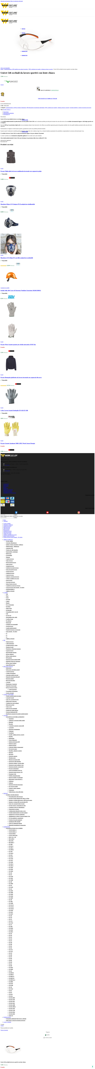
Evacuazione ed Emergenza (12, 691)
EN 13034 (11, 871)
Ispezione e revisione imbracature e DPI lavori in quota (20, 800)
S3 (6, 637)
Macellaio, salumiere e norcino (15, 750)
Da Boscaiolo (8, 610)
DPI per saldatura (10, 654)
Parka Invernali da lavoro (11, 569)
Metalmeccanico (12, 757)
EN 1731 (10, 921)
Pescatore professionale (14, 768)
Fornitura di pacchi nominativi (15, 819)
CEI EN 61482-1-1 (13, 830)
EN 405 (10, 958)
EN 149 (10, 899)
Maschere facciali (9, 647)
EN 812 (10, 990)
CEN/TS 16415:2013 (13, 835)
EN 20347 (11, 930)
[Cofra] (11, 418)
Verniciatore (11, 790)
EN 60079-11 (11, 976)
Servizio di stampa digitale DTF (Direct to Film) (19, 798)
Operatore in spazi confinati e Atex (16, 765)
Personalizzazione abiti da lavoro (16, 796)
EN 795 (10, 987)
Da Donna (8, 606)
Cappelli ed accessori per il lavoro (13, 585)
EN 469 (10, 965)
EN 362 (10, 947)
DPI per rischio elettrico (11, 656)
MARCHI (5, 488)
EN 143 (10, 889)
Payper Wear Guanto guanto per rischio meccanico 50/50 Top (18, 344)
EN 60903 (11, 981)
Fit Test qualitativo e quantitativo (16, 818)
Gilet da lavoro (9, 564)
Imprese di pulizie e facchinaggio (16, 777)
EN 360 (10, 944)
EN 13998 (11, 880)
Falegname (11, 731)
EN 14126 (11, 887)
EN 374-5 (11, 951)
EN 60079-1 (11, 974)
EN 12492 (11, 862)
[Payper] (11, 179)
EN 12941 (11, 869)
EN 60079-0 (11, 972)
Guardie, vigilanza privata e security (16, 734)
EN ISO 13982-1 (12, 1006)
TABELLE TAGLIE (8, 489)
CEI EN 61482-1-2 (13, 831)
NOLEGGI (5, 486)
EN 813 (10, 992)
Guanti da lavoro (9, 650)
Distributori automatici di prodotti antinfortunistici (17, 713)
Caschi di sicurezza (10, 671)
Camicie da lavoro (10, 559)
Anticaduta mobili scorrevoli (12, 675)
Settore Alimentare (13, 740)
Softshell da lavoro (10, 566)
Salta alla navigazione (5, 1)
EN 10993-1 (11, 849)
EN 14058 (11, 883)
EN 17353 (11, 922)
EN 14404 (11, 892)
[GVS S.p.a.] (11, 211)
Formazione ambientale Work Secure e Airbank (16, 1018)
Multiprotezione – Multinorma (12, 546)
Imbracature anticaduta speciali (13, 669)
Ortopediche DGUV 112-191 (12, 612)
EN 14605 (11, 897)
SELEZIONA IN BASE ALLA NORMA (14, 828)
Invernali (8, 599)
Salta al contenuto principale (16, 1)
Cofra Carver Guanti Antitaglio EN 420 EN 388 (14, 410)
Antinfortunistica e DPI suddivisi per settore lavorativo (16, 69)
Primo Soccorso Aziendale (11, 708)
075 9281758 (7, 470)
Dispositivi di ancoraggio (11, 685)
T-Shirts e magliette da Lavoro (12, 578)
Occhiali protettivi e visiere (11, 645)
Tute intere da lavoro (10, 582)
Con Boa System (9, 619)
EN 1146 (10, 851)
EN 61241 (11, 983)
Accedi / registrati (7, 1022)
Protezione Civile (12, 774)
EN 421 (10, 963)
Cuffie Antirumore (10, 643)
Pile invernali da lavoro (11, 562)
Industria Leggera (12, 743)
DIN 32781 (11, 840)
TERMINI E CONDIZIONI (9, 493)
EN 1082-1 (11, 847)
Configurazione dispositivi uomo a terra (17, 811)
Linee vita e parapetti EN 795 (12, 699)
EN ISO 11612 (12, 1003)
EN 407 (10, 960)
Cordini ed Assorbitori (11, 673)
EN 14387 (11, 890)
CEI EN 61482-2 (12, 833)
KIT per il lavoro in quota (11, 687)
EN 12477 (11, 860)
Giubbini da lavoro (10, 573)
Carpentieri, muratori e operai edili (16, 725)
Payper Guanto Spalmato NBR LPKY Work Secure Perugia (18, 443)
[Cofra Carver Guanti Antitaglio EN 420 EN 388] (11, 406)
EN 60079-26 (11, 978)
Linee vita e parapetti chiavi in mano (16, 803)
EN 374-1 (11, 949)
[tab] (6, 111)
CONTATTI (6, 484)
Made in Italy (9, 608)
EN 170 (10, 917)
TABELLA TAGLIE (10, 591)
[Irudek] (11, 298)
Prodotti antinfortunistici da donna (13, 696)
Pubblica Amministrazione (14, 775)
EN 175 (10, 924)
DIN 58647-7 (11, 842)
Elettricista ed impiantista (14, 729)
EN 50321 (11, 967)
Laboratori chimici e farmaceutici (16, 747)
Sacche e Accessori (10, 693)
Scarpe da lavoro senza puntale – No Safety (15, 587)
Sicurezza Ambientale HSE (11, 712)
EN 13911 (11, 878)
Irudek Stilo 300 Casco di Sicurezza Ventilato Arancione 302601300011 (21, 290)
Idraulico (11, 736)
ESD (7, 613)
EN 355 (10, 940)
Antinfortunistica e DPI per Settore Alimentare (16, 107)
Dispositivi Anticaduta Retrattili (13, 676)
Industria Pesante (12, 745)
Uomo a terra (9, 706)
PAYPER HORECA (10, 589)
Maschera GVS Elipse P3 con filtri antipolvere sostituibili (17, 258)
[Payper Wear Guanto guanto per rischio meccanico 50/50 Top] (11, 319)
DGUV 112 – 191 (12, 837)
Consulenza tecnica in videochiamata (16, 807)
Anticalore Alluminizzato (11, 542)
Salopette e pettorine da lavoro (12, 576)
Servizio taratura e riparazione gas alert (17, 805)
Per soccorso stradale (13, 786)
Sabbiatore (11, 781)
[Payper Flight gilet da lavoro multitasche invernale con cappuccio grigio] (11, 167)
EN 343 (10, 935)
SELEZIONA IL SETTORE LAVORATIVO (15, 716)
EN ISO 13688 (12, 1005)
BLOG (4, 487)
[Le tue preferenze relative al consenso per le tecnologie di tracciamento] (92, 1066)
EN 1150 (10, 855)
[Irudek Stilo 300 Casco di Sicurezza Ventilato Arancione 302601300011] (11, 286)
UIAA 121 (11, 1015)
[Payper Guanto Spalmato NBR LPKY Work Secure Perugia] (11, 439)
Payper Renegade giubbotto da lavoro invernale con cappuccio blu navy (21, 377)
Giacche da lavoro (10, 571)
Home (2, 69)
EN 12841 (11, 867)
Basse (7, 595)
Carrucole (8, 682)
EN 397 (10, 956)
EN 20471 (11, 931)
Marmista (11, 752)
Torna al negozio (4, 1030)
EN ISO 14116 (12, 1008)
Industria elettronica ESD (14, 741)
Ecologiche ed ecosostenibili (12, 624)
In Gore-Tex (8, 615)
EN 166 (10, 915)
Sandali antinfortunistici (11, 628)
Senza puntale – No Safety (11, 631)
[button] (5, 287)
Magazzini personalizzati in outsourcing (17, 825)
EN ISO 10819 (12, 997)
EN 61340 (11, 985)
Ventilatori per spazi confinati (12, 703)
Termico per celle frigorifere (12, 550)
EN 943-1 (11, 994)
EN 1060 (10, 844)
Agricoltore (11, 718)
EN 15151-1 (11, 905)
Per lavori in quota (13, 749)
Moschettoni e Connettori (11, 684)
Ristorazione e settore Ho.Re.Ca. (16, 779)
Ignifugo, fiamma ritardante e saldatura (14, 544)
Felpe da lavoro (9, 560)
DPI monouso (9, 657)
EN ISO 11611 (12, 1001)
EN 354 (10, 938)
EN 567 (10, 971)
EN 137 (10, 874)
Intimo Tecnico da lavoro (11, 584)
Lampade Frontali (10, 697)
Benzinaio (11, 722)
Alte (7, 594)
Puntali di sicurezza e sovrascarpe (13, 629)
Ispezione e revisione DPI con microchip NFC (18, 802)
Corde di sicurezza (13, 689)
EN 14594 (11, 896)
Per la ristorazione (10, 604)
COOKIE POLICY (7, 491)
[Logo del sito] (9, 16)
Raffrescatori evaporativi (11, 701)
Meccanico (11, 754)
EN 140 (10, 881)
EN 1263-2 (11, 865)
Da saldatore (8, 620)
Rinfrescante (8, 553)
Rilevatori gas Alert (10, 704)
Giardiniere (11, 733)
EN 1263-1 (11, 864)
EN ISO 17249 (12, 1010)
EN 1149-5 (11, 853)
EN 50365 (11, 969)
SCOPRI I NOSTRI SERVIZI (12, 794)
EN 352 (10, 937)
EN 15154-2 (11, 908)
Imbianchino (11, 738)
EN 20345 (11, 928)
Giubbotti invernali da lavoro (12, 567)
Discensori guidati (10, 678)
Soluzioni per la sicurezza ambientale (16, 814)
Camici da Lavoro (10, 575)
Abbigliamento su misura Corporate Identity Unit (19, 816)
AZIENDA (5, 485)
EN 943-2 (11, 996)
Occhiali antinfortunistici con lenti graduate (18, 812)
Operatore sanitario (13, 756)
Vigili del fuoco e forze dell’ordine (16, 791)
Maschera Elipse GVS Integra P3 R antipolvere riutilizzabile (18, 204)
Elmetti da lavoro (9, 641)
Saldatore (11, 783)
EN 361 (10, 946)
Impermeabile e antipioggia (12, 551)
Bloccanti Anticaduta (10, 680)
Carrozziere (11, 727)
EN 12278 (11, 858)
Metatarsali (8, 622)
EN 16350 (11, 910)
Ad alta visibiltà (9, 541)
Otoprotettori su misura (14, 809)
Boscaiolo (11, 724)
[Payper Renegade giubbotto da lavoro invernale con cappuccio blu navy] (11, 373)
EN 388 (10, 955)
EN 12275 (11, 856)
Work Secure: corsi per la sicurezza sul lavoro (15, 1020)
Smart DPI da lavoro (10, 665)
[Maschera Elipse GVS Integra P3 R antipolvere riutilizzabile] (11, 200)
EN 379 (10, 953)
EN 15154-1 (11, 906)
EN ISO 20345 (12, 1013)
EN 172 (10, 919)
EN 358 (10, 942)
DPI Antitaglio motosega (11, 652)
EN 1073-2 (11, 846)
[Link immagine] (9, 456)
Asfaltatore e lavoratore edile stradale (17, 720)
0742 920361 (7, 465)
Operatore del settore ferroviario (16, 784)
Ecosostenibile (9, 555)
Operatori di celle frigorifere (15, 761)
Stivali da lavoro (9, 626)
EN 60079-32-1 (12, 980)
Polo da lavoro (9, 580)
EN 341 (10, 933)
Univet (2, 84)
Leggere (7, 601)
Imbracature (8, 668)
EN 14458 (11, 894)
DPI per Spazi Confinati (11, 663)
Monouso (8, 557)
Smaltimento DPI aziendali (14, 821)
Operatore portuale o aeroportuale (16, 766)
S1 (6, 633)
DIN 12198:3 (11, 839)
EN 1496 (10, 901)
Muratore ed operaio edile (14, 759)
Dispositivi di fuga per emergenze (13, 661)
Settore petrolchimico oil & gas (15, 770)
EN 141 (10, 885)
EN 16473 (11, 914)
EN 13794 (11, 876)
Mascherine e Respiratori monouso (13, 648)
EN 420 (10, 962)
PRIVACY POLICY (8, 490)
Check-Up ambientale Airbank (15, 823)
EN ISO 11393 (12, 999)
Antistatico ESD (9, 548)
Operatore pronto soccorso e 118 (15, 772)
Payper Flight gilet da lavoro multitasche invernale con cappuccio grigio (21, 171)
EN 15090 (11, 903)
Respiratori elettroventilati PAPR (13, 659)
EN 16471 (11, 912)
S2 (6, 635)
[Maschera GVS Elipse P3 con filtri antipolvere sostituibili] (11, 233)
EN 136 (10, 872)
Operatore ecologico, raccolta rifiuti (16, 763)
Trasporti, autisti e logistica (14, 788)
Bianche (7, 603)
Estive (7, 597)
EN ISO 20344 (12, 1012)
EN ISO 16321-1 (7, 109)
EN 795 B (11, 988)
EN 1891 (10, 926)
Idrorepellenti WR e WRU (11, 617)
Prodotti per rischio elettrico (12, 710)
